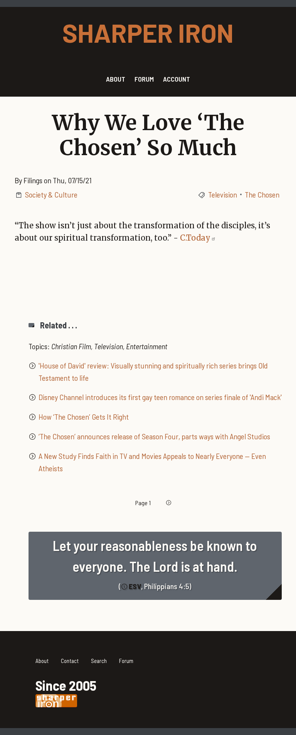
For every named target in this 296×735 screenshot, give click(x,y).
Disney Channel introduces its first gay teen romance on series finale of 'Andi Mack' (160, 397)
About (42, 660)
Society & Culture (51, 194)
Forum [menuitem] (144, 79)
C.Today (195, 238)
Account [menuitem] (176, 79)
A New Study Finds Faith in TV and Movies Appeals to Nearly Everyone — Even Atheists (152, 462)
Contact (70, 660)
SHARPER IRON (148, 32)
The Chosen (262, 194)
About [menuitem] (115, 79)
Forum (126, 660)
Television (222, 194)
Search (99, 660)
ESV (135, 586)
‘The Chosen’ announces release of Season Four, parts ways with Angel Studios (154, 436)
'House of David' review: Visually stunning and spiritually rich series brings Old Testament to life (153, 371)
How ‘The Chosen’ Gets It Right (84, 416)
